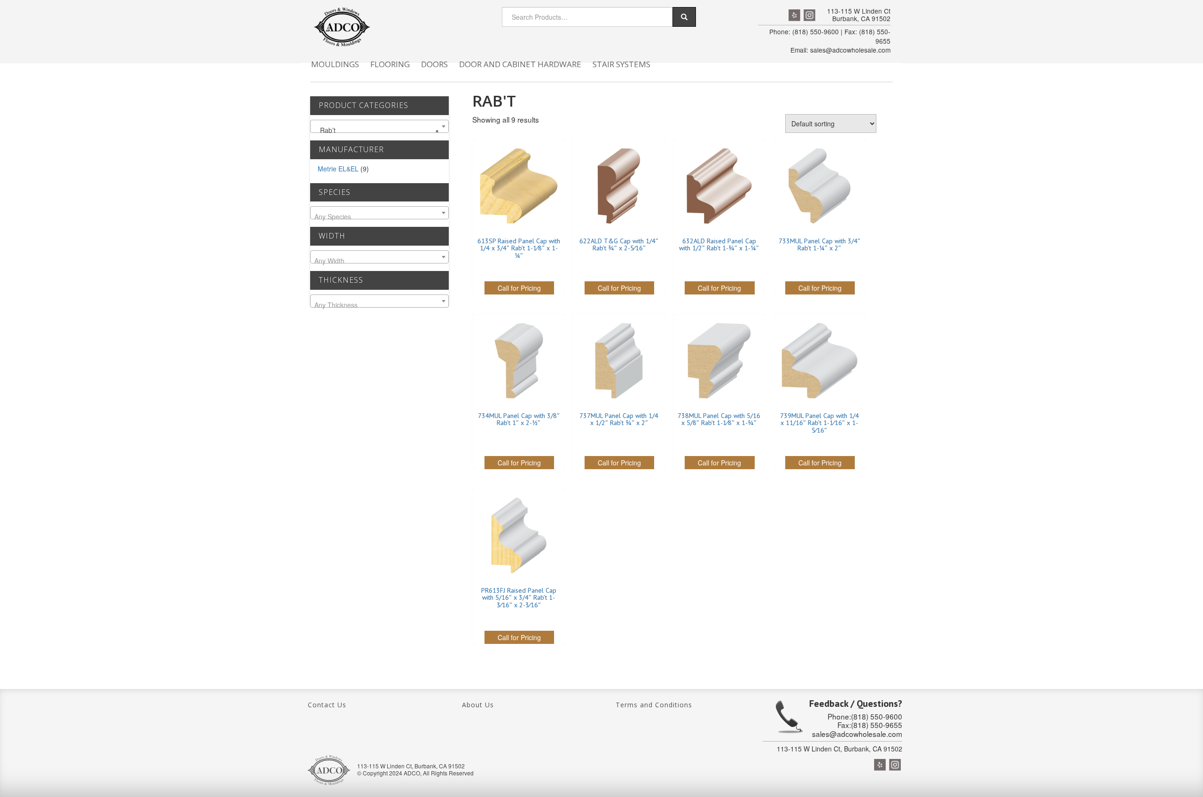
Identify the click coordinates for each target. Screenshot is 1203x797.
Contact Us (327, 704)
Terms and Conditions (654, 704)
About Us (478, 704)
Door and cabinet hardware (520, 64)
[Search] (684, 17)
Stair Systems (621, 64)
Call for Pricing (519, 288)
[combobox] (379, 126)
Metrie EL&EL (338, 168)
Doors (434, 64)
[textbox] (379, 216)
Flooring (390, 64)
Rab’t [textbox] (376, 130)
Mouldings (335, 64)
